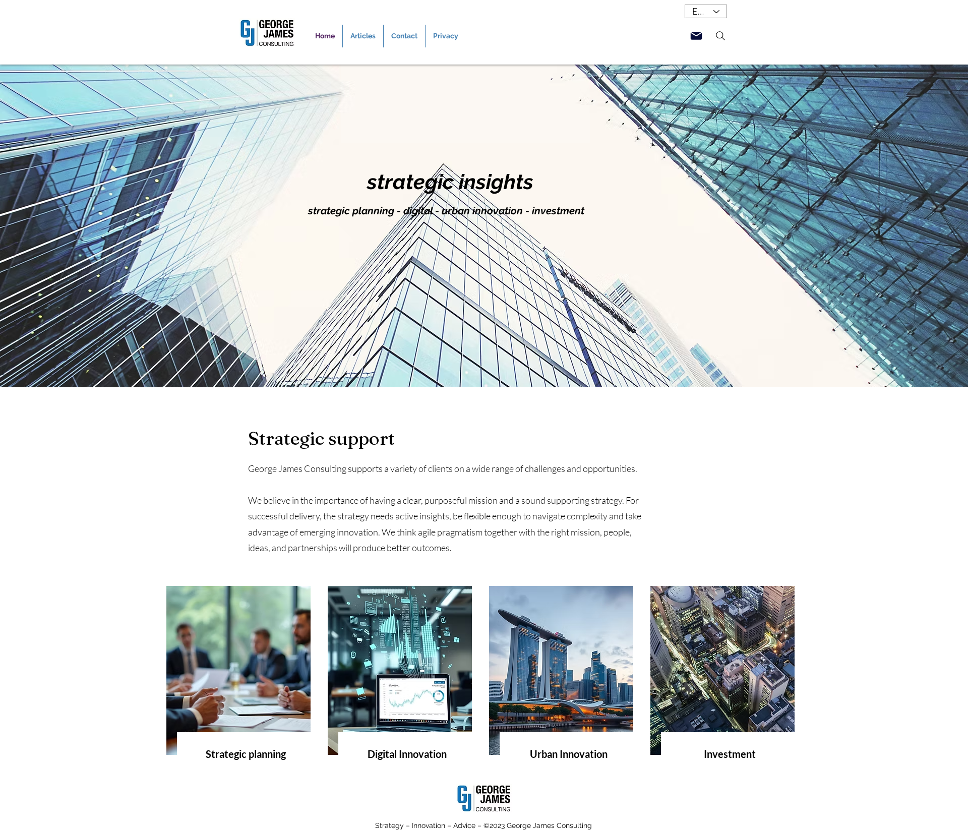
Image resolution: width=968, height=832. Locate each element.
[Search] (720, 35)
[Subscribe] (696, 35)
